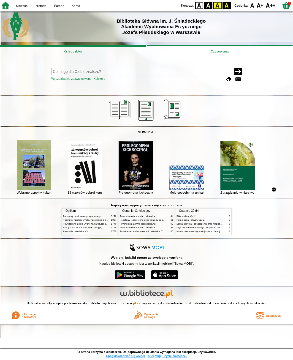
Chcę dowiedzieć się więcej (125, 356)
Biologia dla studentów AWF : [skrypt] (82, 227)
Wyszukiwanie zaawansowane (71, 78)
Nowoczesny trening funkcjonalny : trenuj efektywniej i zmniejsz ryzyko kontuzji (217, 231)
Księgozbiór (73, 51)
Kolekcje (99, 78)
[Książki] (120, 121)
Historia (40, 6)
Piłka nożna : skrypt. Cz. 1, (190, 220)
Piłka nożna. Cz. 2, (186, 216)
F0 (252, 5)
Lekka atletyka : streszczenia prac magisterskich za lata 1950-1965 (211, 224)
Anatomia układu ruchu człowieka (137, 216)
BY (226, 5)
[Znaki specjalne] (238, 79)
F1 (260, 5)
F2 (271, 5)
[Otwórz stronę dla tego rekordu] (35, 165)
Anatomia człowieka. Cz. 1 (77, 231)
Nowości (22, 6)
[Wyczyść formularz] (229, 79)
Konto (76, 6)
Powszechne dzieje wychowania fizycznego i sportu (90, 224)
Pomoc (59, 6)
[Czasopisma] (173, 121)
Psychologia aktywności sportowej (137, 224)
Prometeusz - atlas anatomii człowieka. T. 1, (143, 231)
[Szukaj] (238, 71)
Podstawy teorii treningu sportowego (82, 216)
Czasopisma (220, 51)
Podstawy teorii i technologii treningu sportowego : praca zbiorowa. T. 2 (157, 220)
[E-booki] (146, 121)
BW (208, 5)
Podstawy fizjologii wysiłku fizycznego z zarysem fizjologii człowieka (98, 220)
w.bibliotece (124, 303)
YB (217, 5)
